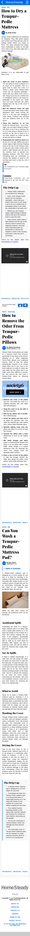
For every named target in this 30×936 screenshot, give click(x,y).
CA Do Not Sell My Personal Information (15, 924)
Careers (15, 913)
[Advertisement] (15, 281)
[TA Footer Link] (15, 894)
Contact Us (15, 910)
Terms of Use (15, 917)
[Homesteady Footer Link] (15, 888)
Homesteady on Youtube (9, 242)
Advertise (15, 907)
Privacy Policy (15, 920)
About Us (15, 903)
